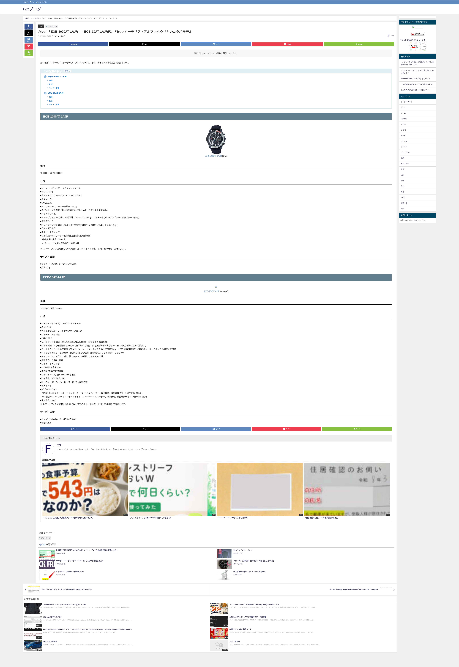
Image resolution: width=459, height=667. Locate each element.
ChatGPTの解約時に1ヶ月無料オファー (415, 90)
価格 (50, 80)
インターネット (406, 102)
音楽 (402, 208)
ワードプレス (406, 152)
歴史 (402, 186)
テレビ (403, 135)
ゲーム (403, 113)
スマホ (403, 124)
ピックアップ (52, 26)
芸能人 (403, 197)
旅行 (402, 169)
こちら (414, 220)
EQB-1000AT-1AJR (56, 76)
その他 (41, 26)
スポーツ (404, 118)
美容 (402, 192)
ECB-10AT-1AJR (54, 93)
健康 (402, 158)
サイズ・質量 (54, 88)
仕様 (50, 84)
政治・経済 (405, 163)
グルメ (403, 107)
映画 (402, 180)
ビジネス (404, 147)
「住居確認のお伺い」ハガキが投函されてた (417, 84)
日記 (402, 175)
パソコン (404, 141)
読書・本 (404, 203)
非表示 (67, 71)
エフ (392, 36)
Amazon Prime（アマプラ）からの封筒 (415, 79)
